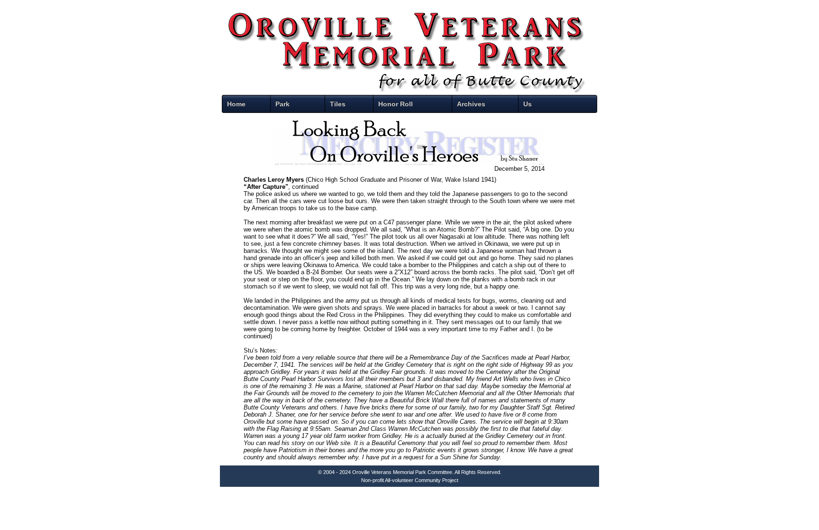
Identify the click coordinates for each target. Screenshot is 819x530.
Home (236, 104)
